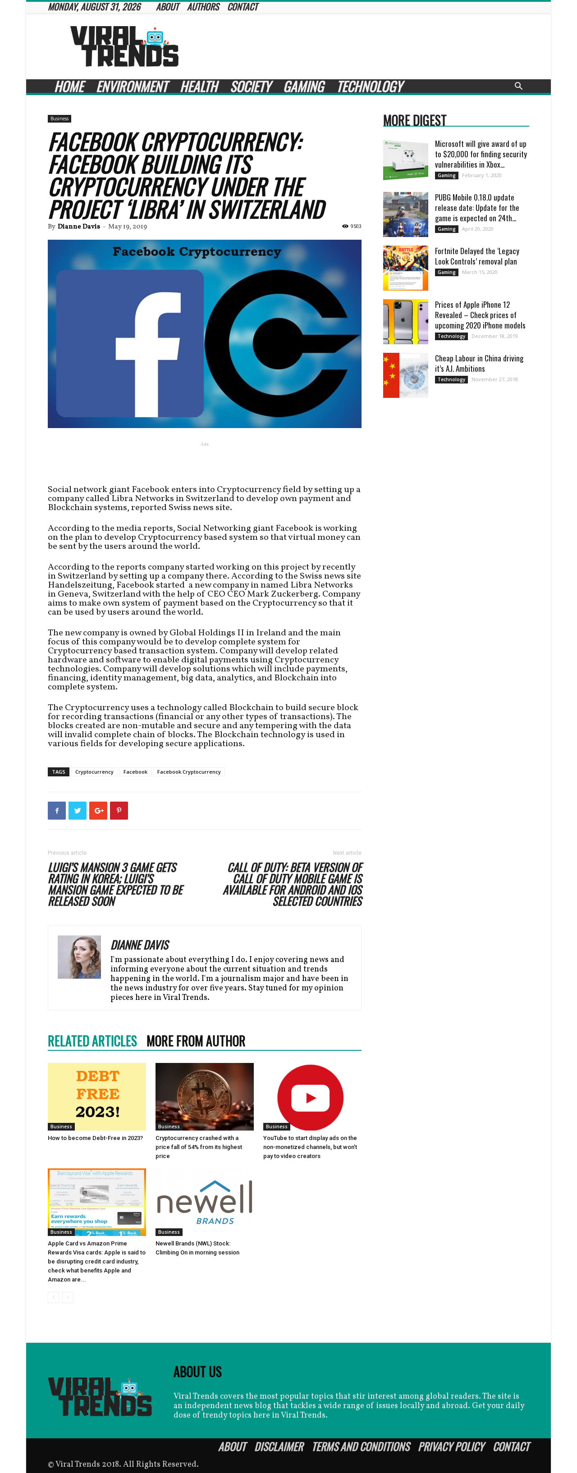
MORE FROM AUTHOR (196, 1041)
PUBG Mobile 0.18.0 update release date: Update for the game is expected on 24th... (477, 207)
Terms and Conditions (360, 1445)
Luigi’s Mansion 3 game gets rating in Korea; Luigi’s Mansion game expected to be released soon (115, 883)
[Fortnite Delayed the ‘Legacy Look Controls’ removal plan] (405, 268)
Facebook (135, 771)
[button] (518, 87)
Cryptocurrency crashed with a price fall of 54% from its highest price (199, 1147)
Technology (369, 86)
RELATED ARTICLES (92, 1041)
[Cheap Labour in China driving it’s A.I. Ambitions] (405, 375)
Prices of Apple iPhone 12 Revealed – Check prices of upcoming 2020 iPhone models (480, 315)
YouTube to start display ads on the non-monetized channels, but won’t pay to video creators (310, 1147)
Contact (511, 1445)
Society (250, 86)
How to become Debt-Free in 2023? (95, 1138)
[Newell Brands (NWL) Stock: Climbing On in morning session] (205, 1202)
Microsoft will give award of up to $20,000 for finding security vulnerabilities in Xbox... (481, 154)
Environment (131, 86)
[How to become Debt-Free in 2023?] (97, 1097)
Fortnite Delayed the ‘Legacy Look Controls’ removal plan (477, 256)
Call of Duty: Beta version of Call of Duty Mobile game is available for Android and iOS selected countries (292, 883)
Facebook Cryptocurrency (189, 771)
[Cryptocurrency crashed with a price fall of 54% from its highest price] (205, 1097)
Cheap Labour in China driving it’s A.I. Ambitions (479, 363)
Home (68, 86)
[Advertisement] (365, 46)
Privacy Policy (451, 1445)
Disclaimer (278, 1445)
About (232, 1445)
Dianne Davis (79, 227)
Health (198, 86)
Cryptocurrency (94, 771)
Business (59, 118)
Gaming (303, 86)
